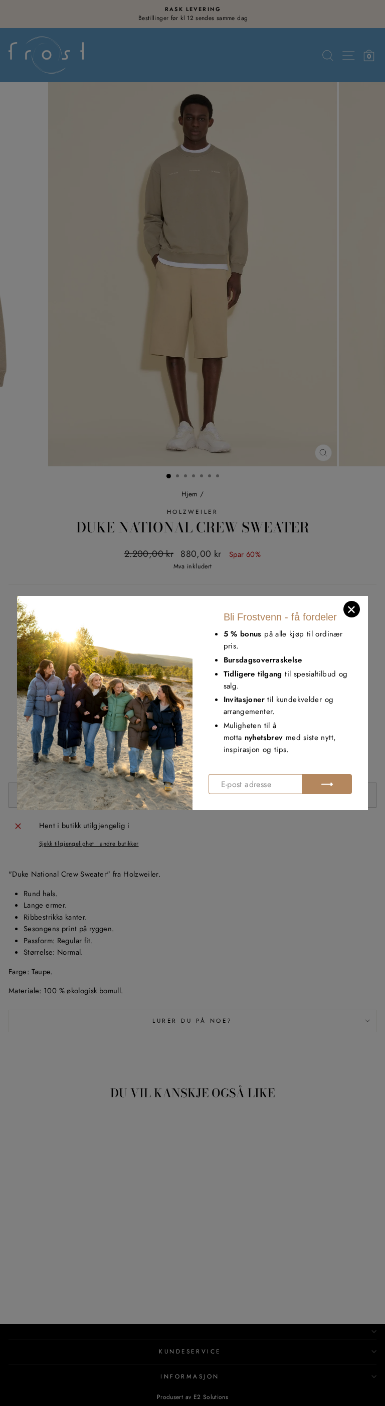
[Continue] (327, 784)
